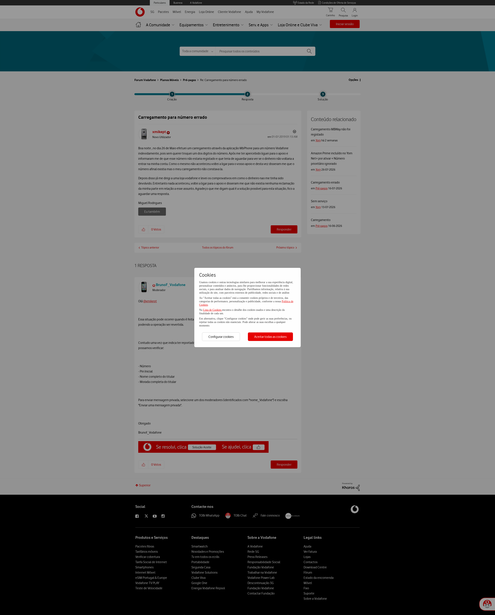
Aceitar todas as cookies (270, 337)
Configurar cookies (221, 337)
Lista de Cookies (212, 309)
